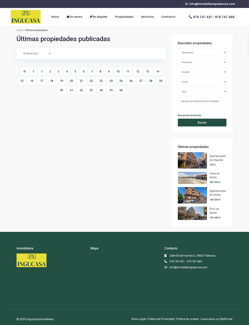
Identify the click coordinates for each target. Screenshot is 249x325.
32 (81, 90)
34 (101, 90)
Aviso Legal (139, 319)
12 (137, 71)
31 (71, 90)
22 (91, 80)
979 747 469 (224, 17)
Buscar (202, 122)
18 (51, 80)
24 (111, 80)
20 (71, 80)
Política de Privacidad (161, 319)
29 (160, 80)
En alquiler (100, 17)
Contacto (168, 17)
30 (61, 90)
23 (101, 80)
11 (127, 71)
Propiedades (124, 17)
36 (121, 90)
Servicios (147, 17)
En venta (76, 17)
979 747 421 (202, 17)
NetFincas (226, 319)
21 (81, 80)
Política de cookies (187, 319)
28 (150, 80)
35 (111, 90)
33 (91, 90)
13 (147, 71)
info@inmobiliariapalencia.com (188, 267)
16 (31, 80)
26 (130, 80)
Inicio (55, 17)
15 (21, 80)
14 (157, 71)
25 (121, 80)
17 (41, 80)
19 (61, 80)
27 (140, 80)
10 (117, 71)
